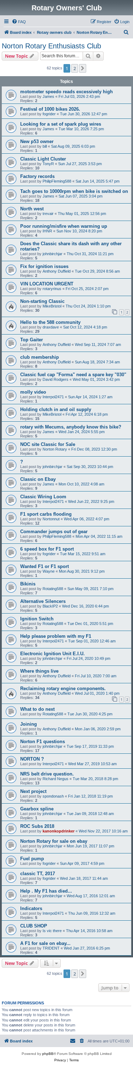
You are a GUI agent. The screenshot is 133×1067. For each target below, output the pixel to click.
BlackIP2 (50, 606)
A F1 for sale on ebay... (45, 943)
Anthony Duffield (57, 271)
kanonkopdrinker (58, 831)
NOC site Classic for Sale (47, 444)
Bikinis (27, 584)
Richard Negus (55, 779)
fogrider (49, 114)
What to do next (37, 709)
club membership (39, 357)
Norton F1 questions (42, 741)
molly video (33, 392)
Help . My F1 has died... (46, 891)
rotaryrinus (52, 289)
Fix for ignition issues (44, 266)
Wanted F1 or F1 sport (44, 566)
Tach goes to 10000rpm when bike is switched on (74, 191)
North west (32, 208)
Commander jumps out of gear (54, 531)
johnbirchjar (52, 254)
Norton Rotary (55, 449)
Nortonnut (51, 519)
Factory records (37, 176)
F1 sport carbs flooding (46, 514)
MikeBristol (52, 306)
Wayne (49, 571)
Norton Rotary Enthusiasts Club (51, 46)
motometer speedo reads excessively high (66, 91)
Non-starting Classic (42, 301)
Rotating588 (53, 589)
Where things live (39, 671)
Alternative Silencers (43, 601)
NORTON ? (32, 759)
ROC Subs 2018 (37, 826)
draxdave (51, 327)
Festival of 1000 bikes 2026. (50, 109)
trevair (48, 213)
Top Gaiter (31, 339)
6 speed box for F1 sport (47, 549)
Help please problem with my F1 (55, 636)
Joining (28, 724)
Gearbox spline (37, 808)
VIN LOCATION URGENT (46, 284)
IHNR (47, 231)
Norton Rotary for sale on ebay (53, 841)
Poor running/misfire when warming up (63, 226)
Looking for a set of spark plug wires (60, 124)
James (48, 96)
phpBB (48, 1054)
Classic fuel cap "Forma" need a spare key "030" (73, 374)
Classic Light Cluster (43, 159)
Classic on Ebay (38, 479)
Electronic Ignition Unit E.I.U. (52, 653)
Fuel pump (32, 858)
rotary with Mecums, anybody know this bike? (70, 427)
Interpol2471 (53, 397)
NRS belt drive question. (47, 774)
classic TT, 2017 (37, 873)
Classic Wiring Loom (43, 496)
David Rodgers (55, 379)
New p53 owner (37, 141)
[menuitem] (19, 21)
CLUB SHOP (33, 926)
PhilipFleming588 (57, 181)
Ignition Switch (37, 618)
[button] (82, 68)
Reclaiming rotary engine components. (63, 688)
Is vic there (52, 931)
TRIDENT (51, 948)
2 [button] (74, 68)
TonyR (48, 164)
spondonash (53, 796)
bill (45, 146)
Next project (33, 791)
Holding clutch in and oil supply (55, 409)
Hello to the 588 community (50, 322)
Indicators (31, 908)
